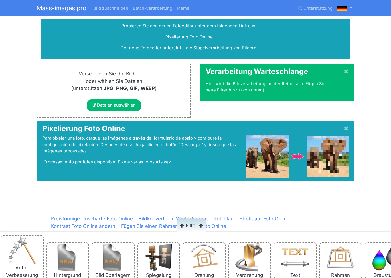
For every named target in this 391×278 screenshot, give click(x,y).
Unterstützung (317, 8)
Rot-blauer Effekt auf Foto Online (251, 219)
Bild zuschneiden (110, 8)
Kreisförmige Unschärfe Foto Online (92, 219)
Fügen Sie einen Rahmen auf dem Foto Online (173, 226)
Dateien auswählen (116, 105)
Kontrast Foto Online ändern (83, 226)
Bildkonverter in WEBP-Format (173, 219)
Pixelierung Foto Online (189, 37)
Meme (183, 8)
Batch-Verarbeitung (152, 8)
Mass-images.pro (61, 8)
